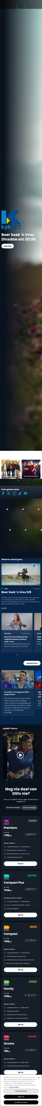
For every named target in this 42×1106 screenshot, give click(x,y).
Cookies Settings (21, 1091)
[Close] (39, 1078)
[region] (21, 1090)
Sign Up (20, 864)
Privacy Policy (14, 1087)
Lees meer (8, 246)
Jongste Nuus (32, 663)
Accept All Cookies (21, 1102)
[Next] (37, 755)
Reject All (21, 1097)
